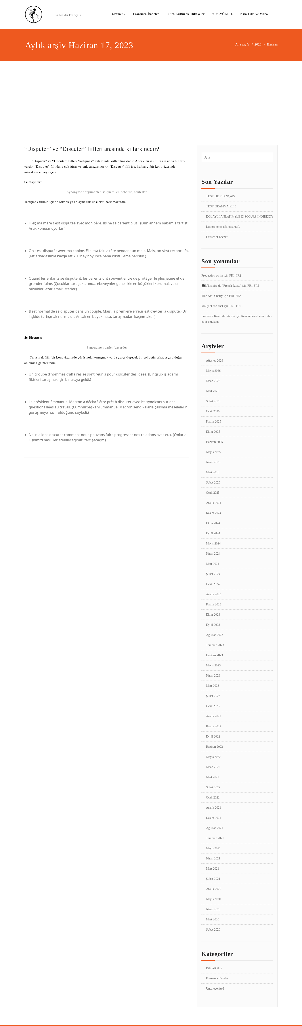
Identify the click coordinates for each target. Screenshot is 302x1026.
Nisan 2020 (213, 909)
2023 (258, 44)
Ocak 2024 (213, 584)
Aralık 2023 (213, 594)
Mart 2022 (212, 777)
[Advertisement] (151, 94)
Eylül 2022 (213, 736)
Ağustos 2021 (214, 828)
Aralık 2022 (213, 716)
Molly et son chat (212, 306)
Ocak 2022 (213, 797)
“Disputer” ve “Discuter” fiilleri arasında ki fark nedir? (91, 149)
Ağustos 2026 (214, 360)
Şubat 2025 (213, 482)
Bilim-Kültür (214, 968)
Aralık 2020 (213, 889)
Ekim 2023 (213, 614)
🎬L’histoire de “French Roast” (221, 285)
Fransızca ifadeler (217, 978)
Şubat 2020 (213, 929)
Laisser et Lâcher (216, 237)
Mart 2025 (212, 472)
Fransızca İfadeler (146, 14)
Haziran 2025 (214, 442)
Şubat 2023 (213, 696)
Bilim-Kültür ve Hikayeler (185, 14)
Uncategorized (215, 988)
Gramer (117, 14)
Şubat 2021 (213, 878)
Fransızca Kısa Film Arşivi (218, 316)
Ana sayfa (242, 44)
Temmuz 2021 (215, 838)
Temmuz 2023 (215, 645)
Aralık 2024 (213, 502)
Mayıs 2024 (213, 543)
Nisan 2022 (213, 767)
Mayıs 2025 (213, 452)
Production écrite (212, 275)
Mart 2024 (212, 563)
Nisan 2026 (213, 381)
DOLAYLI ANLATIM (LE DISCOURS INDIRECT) (239, 216)
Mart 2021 (212, 868)
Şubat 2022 (213, 787)
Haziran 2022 (214, 746)
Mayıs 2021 (213, 848)
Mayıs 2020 (213, 899)
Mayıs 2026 (213, 370)
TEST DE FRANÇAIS (220, 196)
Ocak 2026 (213, 411)
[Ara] (276, 14)
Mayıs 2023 (213, 665)
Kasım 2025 (213, 421)
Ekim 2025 (213, 431)
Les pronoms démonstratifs (223, 226)
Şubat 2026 (213, 401)
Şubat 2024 (213, 574)
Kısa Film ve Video (254, 14)
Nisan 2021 (213, 858)
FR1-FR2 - (236, 275)
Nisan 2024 (213, 553)
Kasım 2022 (213, 726)
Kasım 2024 (213, 513)
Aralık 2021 (213, 807)
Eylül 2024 (213, 533)
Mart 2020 (212, 919)
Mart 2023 (212, 685)
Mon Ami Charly (212, 296)
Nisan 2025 (213, 462)
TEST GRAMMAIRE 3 (221, 206)
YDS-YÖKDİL (222, 14)
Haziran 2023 (214, 655)
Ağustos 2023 (214, 635)
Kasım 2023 (213, 604)
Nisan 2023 (213, 675)
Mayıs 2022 (213, 757)
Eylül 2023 (213, 624)
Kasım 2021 (213, 817)
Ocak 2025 (213, 492)
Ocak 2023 (213, 706)
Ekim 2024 (213, 523)
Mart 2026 (212, 391)
